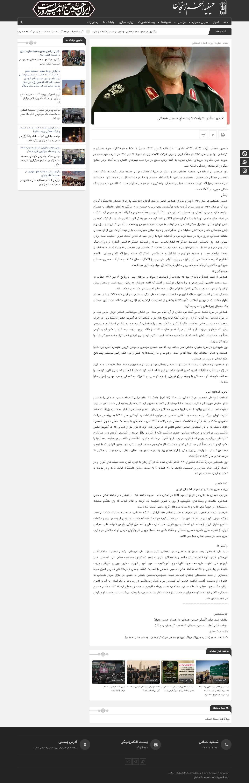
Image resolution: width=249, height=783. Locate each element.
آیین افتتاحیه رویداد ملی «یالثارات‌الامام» (114, 689)
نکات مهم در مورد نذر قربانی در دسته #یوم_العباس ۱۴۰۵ (143, 689)
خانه (226, 22)
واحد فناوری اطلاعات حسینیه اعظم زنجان (211, 777)
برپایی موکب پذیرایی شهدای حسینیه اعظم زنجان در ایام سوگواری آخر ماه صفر (40, 160)
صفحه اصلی (222, 43)
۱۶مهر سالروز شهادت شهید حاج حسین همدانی (190, 118)
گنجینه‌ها (166, 22)
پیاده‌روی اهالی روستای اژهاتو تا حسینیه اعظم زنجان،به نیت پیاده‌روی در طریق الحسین (214, 690)
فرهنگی (196, 43)
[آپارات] (245, 162)
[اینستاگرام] (245, 171)
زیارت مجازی (126, 22)
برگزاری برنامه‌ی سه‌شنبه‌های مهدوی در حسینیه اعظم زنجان (150, 31)
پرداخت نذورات (146, 22)
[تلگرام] (135, 761)
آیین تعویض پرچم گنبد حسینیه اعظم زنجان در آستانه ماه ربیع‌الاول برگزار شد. (67, 31)
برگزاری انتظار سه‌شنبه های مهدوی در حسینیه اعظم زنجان (40, 182)
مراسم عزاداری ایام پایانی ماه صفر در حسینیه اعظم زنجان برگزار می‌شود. (177, 689)
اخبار (216, 22)
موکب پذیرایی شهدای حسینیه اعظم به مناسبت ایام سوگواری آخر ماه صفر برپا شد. (40, 114)
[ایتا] (245, 154)
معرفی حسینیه (200, 22)
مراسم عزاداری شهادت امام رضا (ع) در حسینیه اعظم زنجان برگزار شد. (39, 138)
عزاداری (182, 22)
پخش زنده (92, 22)
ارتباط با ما (108, 22)
